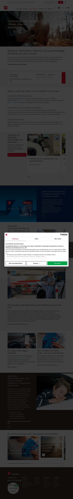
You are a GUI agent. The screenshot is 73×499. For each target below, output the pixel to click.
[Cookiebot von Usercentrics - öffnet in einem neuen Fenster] (61, 235)
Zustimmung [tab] (15, 238)
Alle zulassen (57, 263)
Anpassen (35, 263)
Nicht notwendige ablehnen (15, 263)
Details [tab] (36, 238)
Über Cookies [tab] (57, 238)
